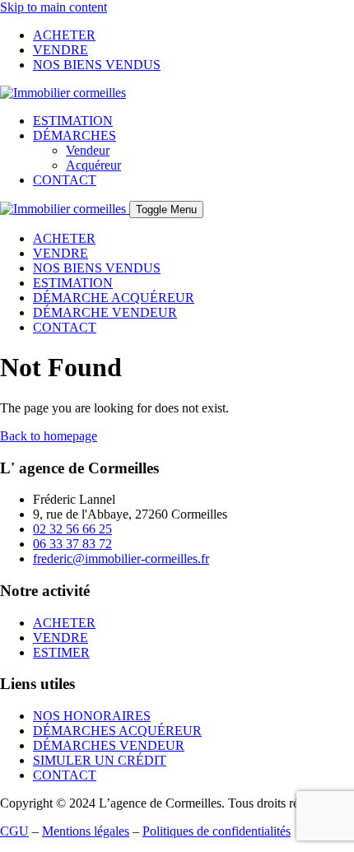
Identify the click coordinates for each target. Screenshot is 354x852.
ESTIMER (61, 652)
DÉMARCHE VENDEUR (105, 312)
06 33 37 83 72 (72, 544)
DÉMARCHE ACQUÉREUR (113, 298)
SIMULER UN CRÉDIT (99, 760)
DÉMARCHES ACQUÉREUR (117, 731)
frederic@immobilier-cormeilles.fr (121, 559)
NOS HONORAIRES (92, 716)
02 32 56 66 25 (72, 529)
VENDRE (60, 50)
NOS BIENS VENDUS (97, 65)
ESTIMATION (73, 121)
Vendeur (87, 150)
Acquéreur (93, 165)
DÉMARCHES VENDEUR (108, 745)
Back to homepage (48, 436)
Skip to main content (53, 7)
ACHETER (64, 35)
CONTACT (64, 180)
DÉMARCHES (74, 135)
